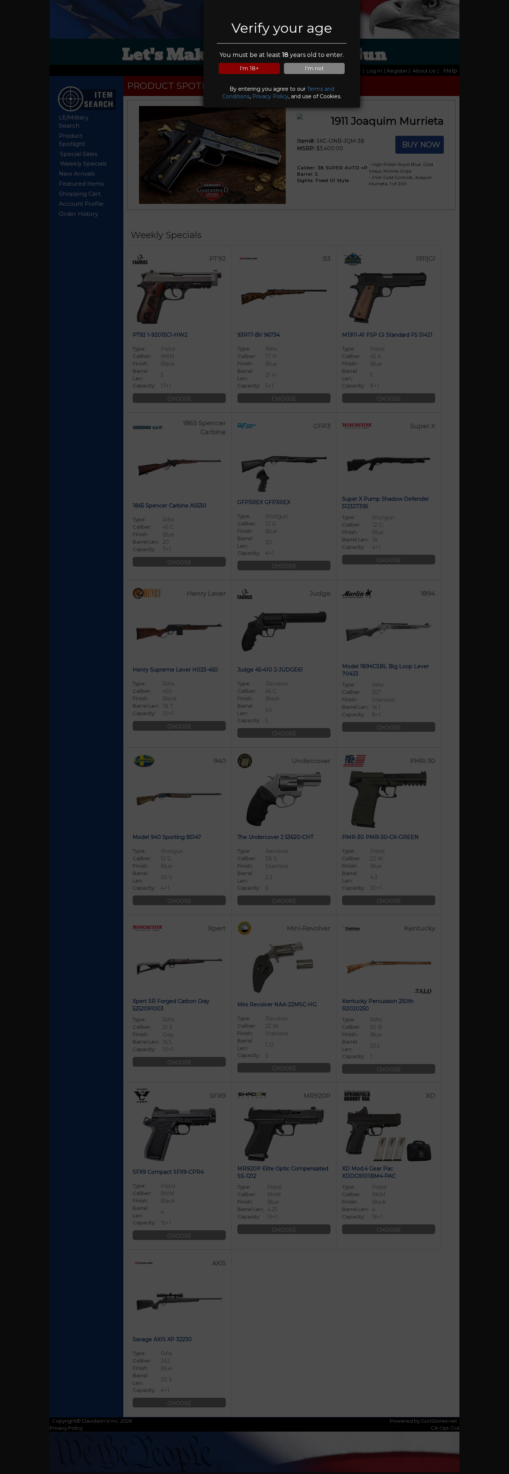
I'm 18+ (249, 68)
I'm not (314, 68)
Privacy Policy (270, 96)
